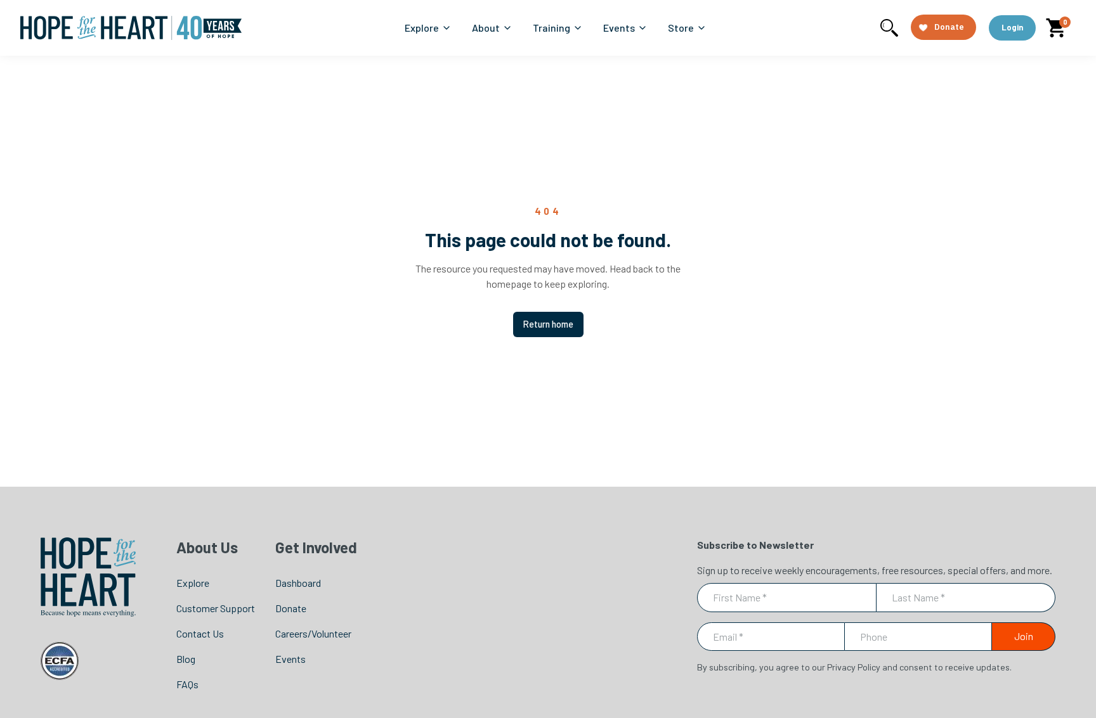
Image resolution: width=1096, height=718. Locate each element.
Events (290, 659)
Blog (185, 659)
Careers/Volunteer (313, 633)
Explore (192, 583)
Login (1012, 27)
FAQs (187, 684)
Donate (290, 608)
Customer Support (215, 608)
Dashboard (298, 583)
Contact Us (200, 633)
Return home (548, 324)
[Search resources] (889, 28)
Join (1023, 636)
